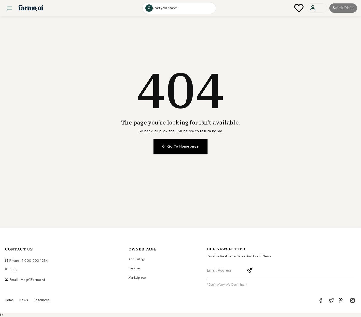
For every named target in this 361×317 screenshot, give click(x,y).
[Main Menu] (9, 8)
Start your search (165, 8)
